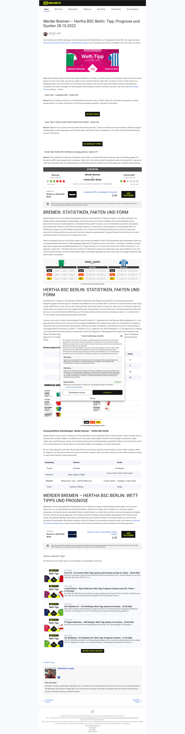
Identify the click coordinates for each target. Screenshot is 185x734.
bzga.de (82, 718)
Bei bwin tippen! (92, 114)
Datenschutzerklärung (92, 725)
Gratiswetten (116, 9)
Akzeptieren (107, 392)
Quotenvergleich (132, 9)
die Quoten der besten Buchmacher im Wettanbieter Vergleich (66, 43)
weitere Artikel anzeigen (93, 651)
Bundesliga (101, 9)
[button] (121, 336)
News (46, 9)
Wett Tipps (58, 9)
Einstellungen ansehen (77, 393)
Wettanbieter (73, 9)
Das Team (92, 729)
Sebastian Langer (66, 668)
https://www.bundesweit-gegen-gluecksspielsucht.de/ (121, 718)
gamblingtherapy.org (92, 718)
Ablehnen (92, 398)
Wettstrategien (92, 731)
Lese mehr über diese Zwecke (74, 387)
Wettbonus (87, 9)
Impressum (92, 727)
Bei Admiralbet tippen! (92, 144)
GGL (128, 723)
